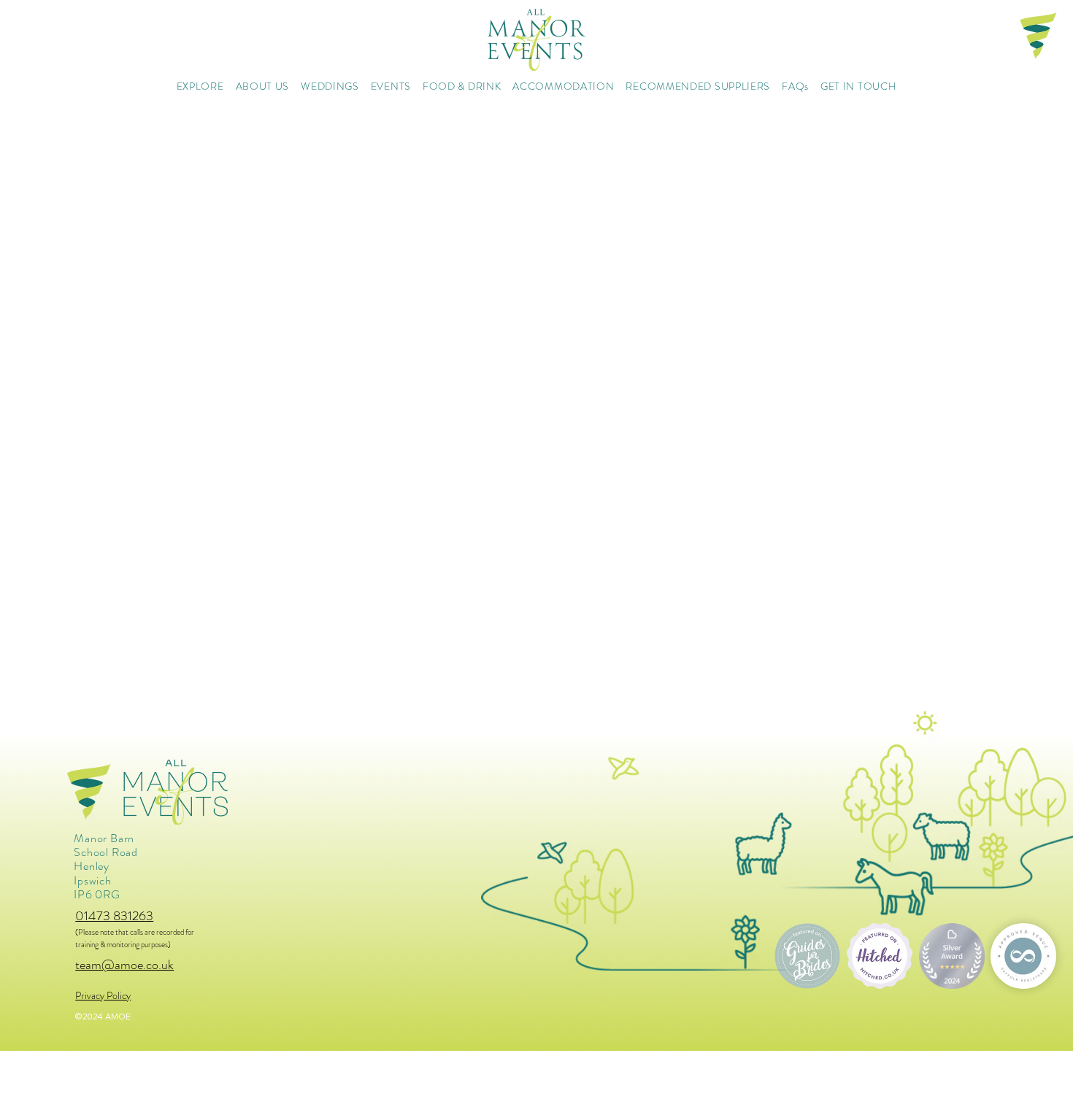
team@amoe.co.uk (124, 964)
